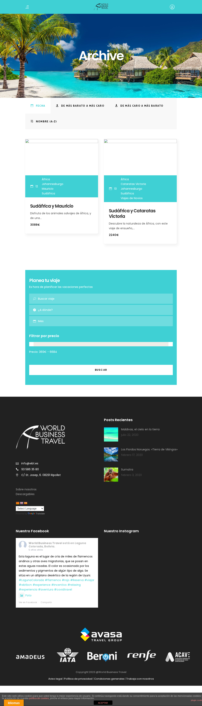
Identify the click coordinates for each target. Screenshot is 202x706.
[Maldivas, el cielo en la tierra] (111, 434)
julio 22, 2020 (129, 435)
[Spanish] (25, 503)
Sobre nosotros (26, 489)
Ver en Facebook (28, 602)
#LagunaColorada (31, 580)
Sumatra (127, 469)
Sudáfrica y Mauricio (51, 206)
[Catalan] (17, 503)
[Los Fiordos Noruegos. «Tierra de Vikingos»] (111, 454)
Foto (28, 595)
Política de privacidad (78, 679)
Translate (40, 513)
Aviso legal (55, 679)
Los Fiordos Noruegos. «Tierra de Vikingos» (149, 449)
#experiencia (28, 589)
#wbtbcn (25, 585)
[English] (21, 503)
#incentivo (59, 585)
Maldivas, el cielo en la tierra (140, 429)
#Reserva (77, 580)
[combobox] (105, 321)
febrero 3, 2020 (131, 475)
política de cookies (39, 698)
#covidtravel (63, 589)
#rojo (65, 580)
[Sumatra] (111, 475)
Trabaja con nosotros (140, 679)
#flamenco (53, 580)
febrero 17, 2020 (132, 455)
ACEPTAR (103, 703)
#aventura (45, 589)
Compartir (46, 602)
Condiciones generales (109, 679)
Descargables (25, 494)
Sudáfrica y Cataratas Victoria (132, 213)
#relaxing (74, 585)
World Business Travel (45, 543)
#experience (41, 585)
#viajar (89, 580)
